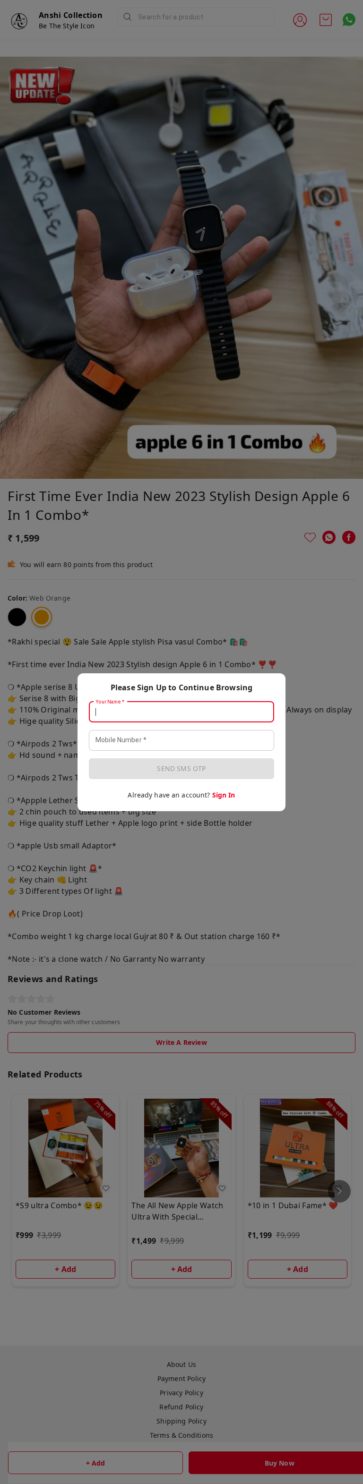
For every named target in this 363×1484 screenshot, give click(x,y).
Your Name (110, 701)
